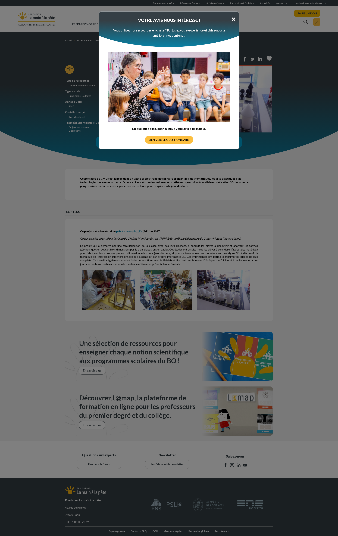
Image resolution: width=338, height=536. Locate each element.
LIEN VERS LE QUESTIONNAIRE (169, 139)
